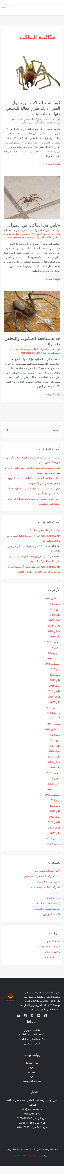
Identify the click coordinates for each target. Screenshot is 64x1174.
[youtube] (18, 1015)
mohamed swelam (50, 536)
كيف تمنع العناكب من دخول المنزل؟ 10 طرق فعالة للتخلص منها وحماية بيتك (33, 108)
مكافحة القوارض (51, 914)
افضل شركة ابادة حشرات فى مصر (29, 119)
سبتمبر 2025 (53, 658)
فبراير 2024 (54, 762)
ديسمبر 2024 (53, 707)
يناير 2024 (55, 767)
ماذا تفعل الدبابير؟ (39, 530)
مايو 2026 (55, 615)
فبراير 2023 (54, 827)
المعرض (32, 1067)
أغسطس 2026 (52, 598)
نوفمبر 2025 (53, 647)
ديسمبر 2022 (53, 838)
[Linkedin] (32, 1015)
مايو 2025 (55, 680)
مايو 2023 (55, 811)
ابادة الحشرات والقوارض (34, 230)
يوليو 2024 (54, 735)
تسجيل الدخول (52, 941)
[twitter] (38, 1015)
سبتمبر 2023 (53, 789)
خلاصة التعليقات (52, 952)
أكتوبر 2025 (54, 653)
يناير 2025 (55, 702)
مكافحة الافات (53, 898)
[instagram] (25, 1015)
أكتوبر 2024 (54, 718)
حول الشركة (32, 1062)
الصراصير (55, 892)
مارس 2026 (54, 625)
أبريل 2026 (54, 620)
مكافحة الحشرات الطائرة (47, 909)
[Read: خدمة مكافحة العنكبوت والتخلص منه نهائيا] (32, 311)
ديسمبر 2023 (53, 773)
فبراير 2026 (54, 631)
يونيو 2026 (55, 609)
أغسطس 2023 (52, 794)
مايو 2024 (55, 745)
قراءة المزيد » (53, 164)
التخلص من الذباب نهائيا (48, 881)
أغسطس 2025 (52, 663)
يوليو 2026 (54, 604)
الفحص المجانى (32, 1043)
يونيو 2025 (55, 674)
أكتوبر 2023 (54, 784)
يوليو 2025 (54, 669)
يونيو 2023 (55, 805)
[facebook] (45, 1015)
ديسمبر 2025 (53, 642)
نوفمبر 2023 (53, 778)
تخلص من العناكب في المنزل (34, 225)
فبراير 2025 (54, 696)
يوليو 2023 (54, 800)
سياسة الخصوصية (32, 1081)
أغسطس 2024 (52, 729)
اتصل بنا (32, 1072)
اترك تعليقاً (55, 119)
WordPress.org (52, 957)
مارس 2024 (54, 756)
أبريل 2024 (54, 751)
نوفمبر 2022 (53, 844)
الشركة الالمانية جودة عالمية (27, 234)
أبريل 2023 (54, 816)
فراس (57, 530)
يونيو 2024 (55, 740)
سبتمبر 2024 (53, 724)
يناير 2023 (55, 833)
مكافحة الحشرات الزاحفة (47, 122)
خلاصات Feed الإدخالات (48, 946)
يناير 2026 (55, 636)
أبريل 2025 (54, 685)
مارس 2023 (54, 822)
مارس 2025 (54, 691)
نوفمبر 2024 (53, 713)
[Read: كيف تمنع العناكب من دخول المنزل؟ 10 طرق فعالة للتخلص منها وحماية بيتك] (34, 74)
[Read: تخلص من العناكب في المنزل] (32, 197)
